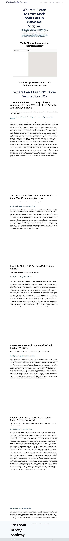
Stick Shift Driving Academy (16, 2)
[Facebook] (50, 539)
